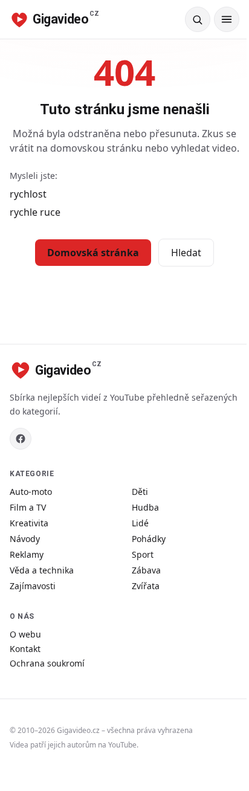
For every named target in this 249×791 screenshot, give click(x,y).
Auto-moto (31, 491)
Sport (143, 554)
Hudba (145, 507)
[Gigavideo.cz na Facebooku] (20, 439)
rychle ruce (35, 212)
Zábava (146, 570)
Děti (140, 491)
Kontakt (25, 648)
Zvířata (146, 586)
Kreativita (29, 523)
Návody (25, 538)
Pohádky (149, 538)
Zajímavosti (33, 586)
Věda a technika (42, 570)
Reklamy (27, 554)
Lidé (140, 523)
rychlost (28, 194)
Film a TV (28, 507)
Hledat (186, 252)
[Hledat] (197, 19)
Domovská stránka (93, 252)
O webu (25, 634)
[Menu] (226, 19)
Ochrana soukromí (47, 663)
